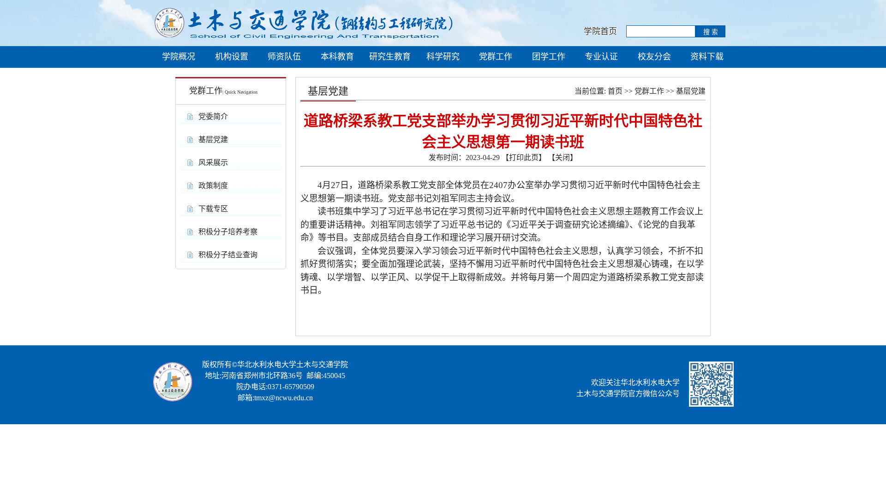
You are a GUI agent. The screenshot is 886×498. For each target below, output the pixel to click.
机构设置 (231, 56)
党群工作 (495, 56)
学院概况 (178, 56)
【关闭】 (562, 157)
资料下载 (707, 56)
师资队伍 (284, 56)
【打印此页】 (524, 157)
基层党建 (691, 91)
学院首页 (598, 31)
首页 (615, 91)
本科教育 (337, 56)
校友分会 (654, 56)
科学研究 (443, 56)
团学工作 (548, 56)
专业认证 (601, 56)
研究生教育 (390, 56)
